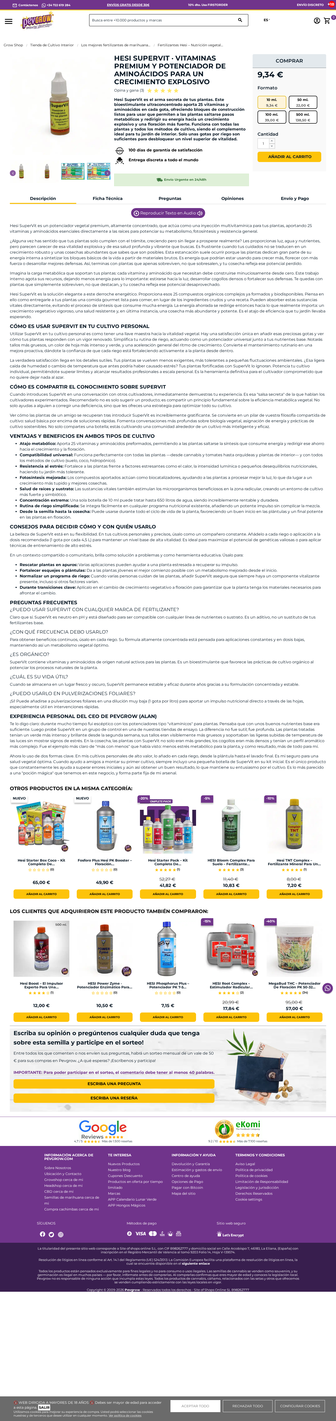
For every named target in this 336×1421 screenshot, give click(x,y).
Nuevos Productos (124, 1164)
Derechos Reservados (254, 1193)
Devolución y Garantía (191, 1164)
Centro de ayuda (186, 1176)
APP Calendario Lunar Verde (132, 1199)
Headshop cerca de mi (63, 1185)
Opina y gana (129, 90)
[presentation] (13, 173)
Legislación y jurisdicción (257, 1187)
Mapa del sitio (184, 1193)
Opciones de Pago (187, 1181)
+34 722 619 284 (58, 5)
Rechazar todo (247, 1406)
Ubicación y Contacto (62, 1174)
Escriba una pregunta (114, 1083)
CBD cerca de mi (59, 1191)
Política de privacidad (254, 1170)
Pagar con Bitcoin (187, 1187)
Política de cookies (251, 1176)
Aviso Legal (245, 1164)
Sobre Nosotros (57, 1168)
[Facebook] (42, 1235)
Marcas (114, 1193)
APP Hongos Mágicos (126, 1205)
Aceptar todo (195, 1406)
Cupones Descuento (125, 1176)
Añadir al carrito (289, 156)
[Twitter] (52, 1235)
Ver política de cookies (125, 1415)
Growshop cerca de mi (63, 1179)
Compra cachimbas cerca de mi (71, 1209)
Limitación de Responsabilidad (261, 1181)
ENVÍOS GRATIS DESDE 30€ (128, 5)
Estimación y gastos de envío (197, 1170)
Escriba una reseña (114, 1098)
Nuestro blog (119, 1170)
